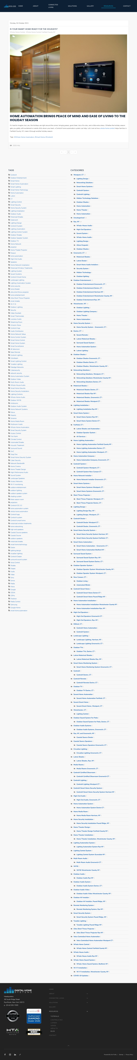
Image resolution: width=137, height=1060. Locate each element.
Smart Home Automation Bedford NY (90, 550)
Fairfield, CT (78, 425)
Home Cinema (15, 466)
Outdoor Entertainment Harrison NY (90, 292)
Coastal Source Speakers (83, 741)
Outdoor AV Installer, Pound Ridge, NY (91, 901)
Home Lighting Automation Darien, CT (91, 448)
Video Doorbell (15, 313)
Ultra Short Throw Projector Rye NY (90, 933)
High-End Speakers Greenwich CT (89, 616)
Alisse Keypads (82, 245)
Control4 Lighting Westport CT (88, 784)
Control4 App (15, 328)
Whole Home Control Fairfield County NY (40, 32)
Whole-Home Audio (17, 397)
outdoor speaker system (18, 493)
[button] (68, 1046)
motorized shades (16, 541)
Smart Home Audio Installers (87, 265)
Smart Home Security (17, 388)
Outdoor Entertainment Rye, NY (88, 300)
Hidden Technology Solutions (87, 198)
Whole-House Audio (17, 385)
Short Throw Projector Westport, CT (90, 499)
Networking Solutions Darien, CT (89, 382)
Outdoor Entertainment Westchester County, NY (94, 296)
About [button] (35, 6)
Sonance (13, 418)
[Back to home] (10, 6)
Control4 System (16, 226)
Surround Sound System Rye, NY (89, 558)
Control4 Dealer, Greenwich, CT (88, 526)
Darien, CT (77, 331)
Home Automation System (19, 376)
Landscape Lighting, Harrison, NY (89, 640)
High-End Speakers (84, 229)
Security (13, 310)
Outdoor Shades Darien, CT (87, 362)
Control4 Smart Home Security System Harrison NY (95, 792)
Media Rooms (79, 765)
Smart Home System (17, 343)
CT (11, 199)
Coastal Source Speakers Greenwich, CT (91, 745)
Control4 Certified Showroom (84, 772)
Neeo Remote (15, 352)
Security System (82, 268)
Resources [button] (108, 6)
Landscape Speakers (17, 478)
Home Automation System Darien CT (90, 808)
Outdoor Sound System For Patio (86, 718)
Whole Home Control (17, 32)
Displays (13, 599)
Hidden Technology (84, 272)
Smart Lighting (15, 187)
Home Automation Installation (85, 601)
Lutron (12, 196)
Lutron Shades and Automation (88, 429)
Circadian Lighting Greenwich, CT (89, 753)
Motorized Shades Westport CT (88, 401)
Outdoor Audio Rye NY (85, 878)
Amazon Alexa (15, 325)
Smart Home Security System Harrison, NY (92, 534)
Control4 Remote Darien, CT (87, 683)
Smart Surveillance (17, 346)
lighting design (15, 550)
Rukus (12, 412)
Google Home (15, 608)
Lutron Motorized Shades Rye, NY (89, 659)
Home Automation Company (84, 456)
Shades (13, 565)
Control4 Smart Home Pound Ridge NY (91, 597)
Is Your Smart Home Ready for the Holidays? (34, 29)
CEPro (12, 596)
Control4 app (15, 514)
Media (12, 583)
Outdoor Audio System (18, 406)
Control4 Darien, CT (84, 675)
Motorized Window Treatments (21, 268)
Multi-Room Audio (17, 382)
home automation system (19, 508)
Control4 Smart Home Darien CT (88, 593)
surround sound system (18, 559)
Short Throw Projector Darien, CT (89, 503)
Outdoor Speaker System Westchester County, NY (95, 569)
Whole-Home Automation (24, 137)
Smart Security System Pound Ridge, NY (91, 917)
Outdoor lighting (83, 276)
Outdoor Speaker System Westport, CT (91, 573)
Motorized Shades (16, 217)
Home (20, 6)
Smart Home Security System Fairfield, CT (92, 538)
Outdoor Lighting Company (87, 311)
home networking (16, 526)
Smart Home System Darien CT (88, 421)
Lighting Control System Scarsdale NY (91, 854)
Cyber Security (15, 460)
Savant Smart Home (81, 702)
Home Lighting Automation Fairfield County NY (94, 444)
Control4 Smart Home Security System (88, 788)
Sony (12, 577)
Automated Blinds (83, 585)
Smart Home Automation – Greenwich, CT (92, 546)
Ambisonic (14, 403)
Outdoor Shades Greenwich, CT (88, 358)
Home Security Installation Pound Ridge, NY (93, 823)
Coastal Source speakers (19, 532)
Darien (12, 547)
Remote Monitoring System (84, 905)
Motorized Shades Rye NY (86, 393)
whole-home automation (19, 511)
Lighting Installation (17, 211)
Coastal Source (15, 535)
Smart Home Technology (19, 190)
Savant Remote (82, 335)
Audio (12, 571)
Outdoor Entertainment (18, 178)
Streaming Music (16, 322)
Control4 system (16, 517)
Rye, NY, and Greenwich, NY (84, 733)
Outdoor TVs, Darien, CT (86, 651)
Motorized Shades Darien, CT (87, 390)
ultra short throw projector (19, 292)
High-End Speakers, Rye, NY (87, 620)
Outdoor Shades (16, 235)
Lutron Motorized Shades (86, 339)
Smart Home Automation (19, 184)
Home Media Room (17, 421)
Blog (53, 1031)
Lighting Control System (19, 232)
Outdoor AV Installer (81, 897)
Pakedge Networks (17, 367)
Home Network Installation (19, 265)
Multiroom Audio (16, 424)
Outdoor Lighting (16, 307)
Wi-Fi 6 (13, 304)
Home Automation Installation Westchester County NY (97, 604)
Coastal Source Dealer (85, 737)
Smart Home (40, 137)
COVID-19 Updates (81, 976)
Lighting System (16, 271)
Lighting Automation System (20, 283)
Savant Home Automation (83, 694)
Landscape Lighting (17, 280)
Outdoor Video (15, 379)
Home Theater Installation (83, 835)
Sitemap (121, 1054)
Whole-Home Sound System (84, 960)
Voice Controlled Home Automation (87, 936)
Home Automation (17, 193)
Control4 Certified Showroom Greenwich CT (93, 776)
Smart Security (15, 205)
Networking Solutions (85, 183)
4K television (15, 349)
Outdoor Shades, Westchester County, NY (92, 366)
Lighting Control (16, 202)
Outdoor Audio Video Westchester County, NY (94, 894)
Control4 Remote (80, 679)
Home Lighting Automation (84, 440)
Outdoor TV (14, 241)
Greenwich (14, 220)
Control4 (50, 137)
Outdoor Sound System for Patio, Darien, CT (93, 722)
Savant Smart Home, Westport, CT (89, 706)
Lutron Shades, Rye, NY (85, 761)
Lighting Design (16, 223)
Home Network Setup (18, 334)
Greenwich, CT (79, 253)
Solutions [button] (72, 6)
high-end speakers (16, 529)
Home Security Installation (19, 391)
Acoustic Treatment (17, 445)
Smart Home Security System (20, 457)
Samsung (13, 605)
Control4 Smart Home (18, 277)
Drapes (12, 568)
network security (16, 373)
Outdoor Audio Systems (82, 726)
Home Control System (18, 337)
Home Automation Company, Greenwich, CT (93, 460)
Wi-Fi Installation (80, 968)
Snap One (13, 454)
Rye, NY (76, 222)
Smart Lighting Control (18, 361)
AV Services (81, 436)
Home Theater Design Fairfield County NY (92, 831)
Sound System (15, 475)
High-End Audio (16, 259)
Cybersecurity (15, 370)
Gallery (90, 6)
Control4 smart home (17, 520)
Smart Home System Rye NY (87, 417)
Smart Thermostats (17, 316)
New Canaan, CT (80, 577)
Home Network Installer (82, 476)
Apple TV (54, 1028)
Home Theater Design (18, 469)
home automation (16, 256)
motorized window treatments (20, 523)
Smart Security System (18, 430)
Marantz (13, 415)
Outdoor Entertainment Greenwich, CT (91, 284)
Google (13, 589)
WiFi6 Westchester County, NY (88, 870)
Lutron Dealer (82, 261)
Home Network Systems (19, 409)
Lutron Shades (79, 757)
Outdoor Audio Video (81, 890)
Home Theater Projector (18, 250)
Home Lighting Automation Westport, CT (92, 452)
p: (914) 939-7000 (11, 1005)
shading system (16, 496)
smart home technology (18, 544)
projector (13, 247)
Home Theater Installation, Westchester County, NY (96, 839)
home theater (15, 289)
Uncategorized (79, 218)
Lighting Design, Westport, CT (88, 515)
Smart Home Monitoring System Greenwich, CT (94, 667)
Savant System (82, 233)
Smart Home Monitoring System (85, 663)
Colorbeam (14, 358)
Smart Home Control (17, 340)
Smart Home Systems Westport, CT (90, 487)
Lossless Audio (15, 319)
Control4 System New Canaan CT (89, 472)
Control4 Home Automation (87, 628)
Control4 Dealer (16, 556)
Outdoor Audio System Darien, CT (89, 886)
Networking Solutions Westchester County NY (94, 378)
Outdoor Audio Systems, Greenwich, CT (91, 729)
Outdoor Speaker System (19, 238)
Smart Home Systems (85, 186)
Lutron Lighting (82, 350)
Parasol (13, 253)
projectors (13, 502)
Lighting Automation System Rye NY (90, 847)
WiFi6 (76, 866)
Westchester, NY (80, 304)
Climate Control (16, 439)
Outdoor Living (82, 581)
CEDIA (12, 593)
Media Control (15, 602)
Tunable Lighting (16, 364)
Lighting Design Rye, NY (85, 511)
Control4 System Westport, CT (88, 468)
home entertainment (17, 295)
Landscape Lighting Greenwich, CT (89, 643)
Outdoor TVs (78, 647)
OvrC (12, 451)
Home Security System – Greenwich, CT (91, 327)
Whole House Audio (81, 952)
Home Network (15, 244)
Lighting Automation (17, 229)
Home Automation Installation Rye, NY (91, 608)
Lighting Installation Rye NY (87, 409)
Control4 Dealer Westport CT (87, 522)
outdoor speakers (16, 538)
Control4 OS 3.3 (16, 505)
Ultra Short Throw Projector (20, 298)
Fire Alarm (14, 436)
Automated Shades (17, 442)
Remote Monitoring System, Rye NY (90, 909)
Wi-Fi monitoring (16, 484)
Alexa (12, 586)
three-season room (17, 499)
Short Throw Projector (82, 495)
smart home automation (18, 611)
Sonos (12, 580)
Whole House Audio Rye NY (87, 956)
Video (12, 574)
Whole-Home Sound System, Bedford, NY (92, 964)
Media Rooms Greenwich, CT (87, 769)
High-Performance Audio (19, 472)
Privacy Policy (129, 1054)
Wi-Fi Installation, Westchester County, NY (93, 972)
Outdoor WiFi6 (15, 400)
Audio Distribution (16, 331)
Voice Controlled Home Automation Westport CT (95, 940)
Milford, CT (78, 624)
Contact (127, 6)
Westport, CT (79, 175)
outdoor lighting (16, 490)
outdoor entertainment (18, 487)
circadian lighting (16, 553)
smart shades (15, 301)
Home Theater (82, 210)
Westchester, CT (80, 710)
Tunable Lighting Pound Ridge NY (89, 925)
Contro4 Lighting (16, 355)
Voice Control (15, 562)
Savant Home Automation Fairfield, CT (91, 698)
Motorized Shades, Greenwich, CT (89, 397)
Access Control (15, 433)
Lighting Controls (16, 394)
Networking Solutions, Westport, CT (90, 374)
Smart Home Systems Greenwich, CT (90, 491)
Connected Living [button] (53, 6)
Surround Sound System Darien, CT (90, 561)
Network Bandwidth (17, 463)
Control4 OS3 (56, 1020)
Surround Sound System (85, 343)
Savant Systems (16, 274)
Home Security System (18, 208)
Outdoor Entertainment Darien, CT (89, 288)
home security (15, 286)
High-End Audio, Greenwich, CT (88, 800)
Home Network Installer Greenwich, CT (91, 479)
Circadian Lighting (80, 749)
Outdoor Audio (15, 214)
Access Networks (16, 481)
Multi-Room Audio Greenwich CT (89, 862)
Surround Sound (16, 448)
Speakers (13, 262)
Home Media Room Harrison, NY (88, 815)
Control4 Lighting (83, 194)
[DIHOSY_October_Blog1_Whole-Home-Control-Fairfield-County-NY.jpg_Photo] (68, 73)
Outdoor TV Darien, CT (85, 690)
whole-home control (107, 128)
